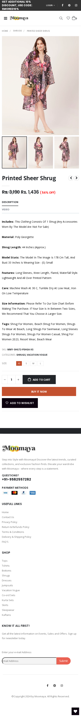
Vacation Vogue (37, 354)
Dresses (6, 580)
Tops (5, 560)
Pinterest (54, 685)
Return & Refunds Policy (15, 527)
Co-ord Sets (8, 595)
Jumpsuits (7, 585)
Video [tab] (5, 209)
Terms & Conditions (13, 532)
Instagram (62, 685)
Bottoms (6, 570)
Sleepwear (8, 610)
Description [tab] (10, 202)
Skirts (5, 605)
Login (49, 5)
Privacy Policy (9, 522)
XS (19, 363)
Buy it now (39, 391)
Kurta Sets (8, 600)
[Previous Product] (70, 178)
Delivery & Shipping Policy (16, 537)
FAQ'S (5, 541)
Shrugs (17, 30)
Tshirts (6, 565)
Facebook (47, 685)
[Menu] (5, 18)
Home (5, 30)
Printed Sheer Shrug (29, 178)
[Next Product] (76, 178)
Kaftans (6, 615)
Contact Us (8, 517)
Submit (63, 661)
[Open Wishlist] (75, 711)
